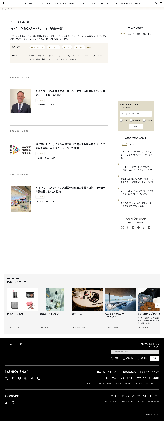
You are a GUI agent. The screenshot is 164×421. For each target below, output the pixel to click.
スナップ (93, 3)
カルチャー (73, 59)
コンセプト (154, 396)
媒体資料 (110, 383)
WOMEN (136, 120)
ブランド (115, 396)
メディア (70, 56)
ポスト (115, 3)
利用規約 (127, 383)
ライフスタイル (61, 59)
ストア (49, 3)
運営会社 (119, 383)
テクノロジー (97, 56)
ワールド (79, 56)
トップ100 (83, 3)
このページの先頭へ (15, 344)
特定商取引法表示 (153, 401)
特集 (31, 3)
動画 (38, 59)
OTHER (149, 120)
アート (87, 56)
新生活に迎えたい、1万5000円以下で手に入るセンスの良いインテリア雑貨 (137, 180)
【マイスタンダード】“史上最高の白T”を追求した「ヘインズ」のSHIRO (136, 168)
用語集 (137, 3)
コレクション (105, 3)
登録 (135, 126)
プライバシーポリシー (140, 383)
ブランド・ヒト (60, 3)
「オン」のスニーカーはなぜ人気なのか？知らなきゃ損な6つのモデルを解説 (137, 154)
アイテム (125, 396)
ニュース (23, 3)
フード (31, 59)
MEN (125, 120)
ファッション (41, 56)
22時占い (72, 3)
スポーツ (50, 59)
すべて (31, 56)
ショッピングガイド (109, 401)
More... (90, 47)
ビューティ (39, 3)
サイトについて (91, 383)
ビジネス (62, 56)
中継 (43, 59)
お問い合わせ (155, 383)
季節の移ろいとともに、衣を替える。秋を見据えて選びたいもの (137, 204)
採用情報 (101, 383)
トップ (4, 9)
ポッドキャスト (126, 3)
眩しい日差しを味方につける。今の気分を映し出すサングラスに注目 (137, 192)
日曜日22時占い (130, 372)
